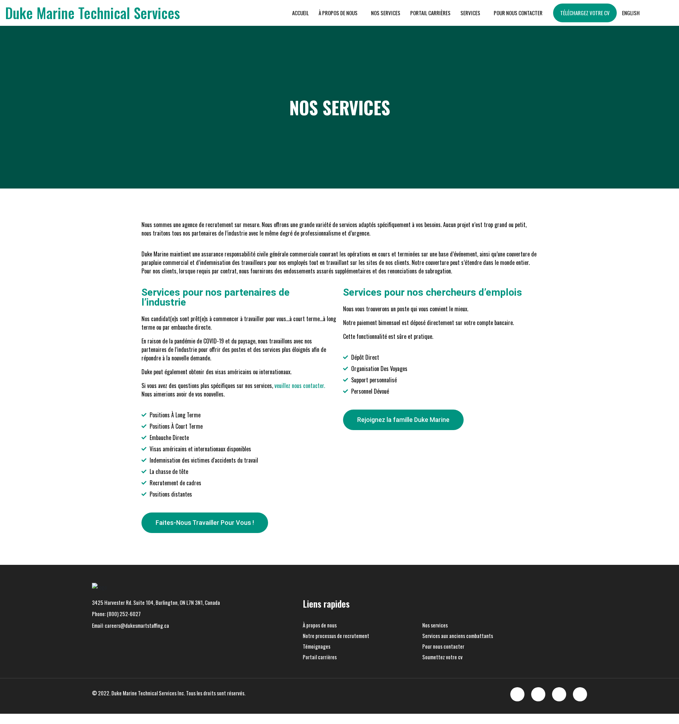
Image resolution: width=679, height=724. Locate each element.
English (631, 13)
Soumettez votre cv (442, 657)
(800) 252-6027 (124, 614)
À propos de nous (338, 13)
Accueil (300, 13)
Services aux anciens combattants (457, 635)
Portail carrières (430, 13)
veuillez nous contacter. (299, 385)
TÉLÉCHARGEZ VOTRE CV (585, 13)
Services (470, 13)
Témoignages (316, 646)
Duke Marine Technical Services (92, 12)
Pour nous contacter (518, 13)
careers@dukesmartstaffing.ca (137, 625)
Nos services (385, 13)
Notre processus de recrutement (336, 635)
